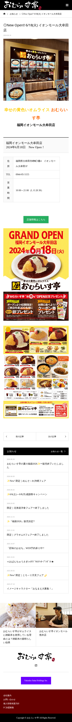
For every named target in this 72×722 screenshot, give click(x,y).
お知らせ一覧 (57, 451)
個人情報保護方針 (11, 703)
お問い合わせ (9, 699)
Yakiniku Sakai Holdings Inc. (36, 680)
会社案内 (7, 695)
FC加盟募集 (8, 707)
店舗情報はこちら (36, 219)
